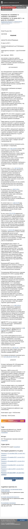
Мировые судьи (21, 7)
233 (9, 356)
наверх (22, 520)
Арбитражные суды (17, 5)
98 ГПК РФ (15, 347)
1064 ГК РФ (16, 203)
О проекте (3, 524)
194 (5, 356)
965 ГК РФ (15, 189)
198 (7, 356)
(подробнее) (4, 432)
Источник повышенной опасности (10, 497)
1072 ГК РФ (12, 213)
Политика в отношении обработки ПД (13, 524)
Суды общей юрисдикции (8, 7)
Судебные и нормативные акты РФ (11, 2)
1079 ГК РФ (11, 230)
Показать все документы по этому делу (14, 479)
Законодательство (6, 9)
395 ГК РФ (17, 305)
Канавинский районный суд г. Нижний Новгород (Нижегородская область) (11, 22)
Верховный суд (6, 5)
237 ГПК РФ (13, 356)
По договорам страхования (8, 503)
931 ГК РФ (13, 148)
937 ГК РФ (17, 168)
